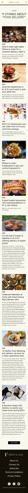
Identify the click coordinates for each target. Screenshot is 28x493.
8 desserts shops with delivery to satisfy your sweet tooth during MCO (13, 408)
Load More (14, 442)
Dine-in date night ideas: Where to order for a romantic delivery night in (13, 49)
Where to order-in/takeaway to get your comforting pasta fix (13, 165)
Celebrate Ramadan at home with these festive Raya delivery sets (13, 297)
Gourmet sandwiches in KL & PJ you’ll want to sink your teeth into (13, 89)
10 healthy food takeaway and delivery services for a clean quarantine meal (13, 353)
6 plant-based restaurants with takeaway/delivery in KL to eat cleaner (14, 203)
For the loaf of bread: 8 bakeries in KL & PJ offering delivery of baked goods (13, 239)
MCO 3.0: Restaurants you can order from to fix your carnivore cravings (14, 126)
